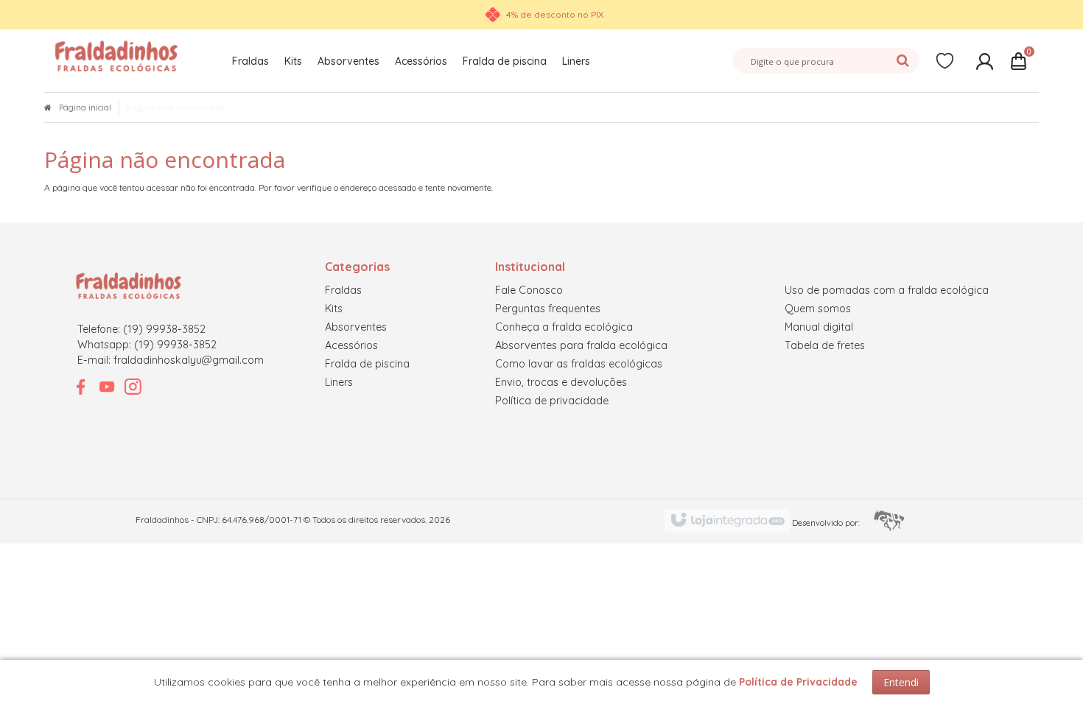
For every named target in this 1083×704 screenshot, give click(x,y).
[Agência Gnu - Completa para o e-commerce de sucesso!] (854, 520)
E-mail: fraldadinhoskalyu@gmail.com (170, 360)
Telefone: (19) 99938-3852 (141, 329)
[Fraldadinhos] (116, 55)
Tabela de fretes (825, 345)
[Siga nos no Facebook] (81, 386)
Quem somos (818, 308)
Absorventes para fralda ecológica (581, 345)
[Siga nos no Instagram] (133, 386)
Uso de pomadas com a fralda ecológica (887, 290)
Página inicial (85, 107)
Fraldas (343, 290)
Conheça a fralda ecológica (564, 327)
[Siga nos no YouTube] (107, 386)
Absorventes (356, 327)
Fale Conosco (529, 290)
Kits (334, 308)
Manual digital (819, 327)
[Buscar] (903, 59)
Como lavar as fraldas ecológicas (578, 363)
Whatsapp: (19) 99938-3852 (147, 344)
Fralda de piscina (367, 363)
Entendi (901, 682)
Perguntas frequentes (547, 308)
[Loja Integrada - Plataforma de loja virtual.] (790, 521)
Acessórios (351, 345)
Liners (339, 382)
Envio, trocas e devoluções (561, 382)
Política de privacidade (552, 400)
